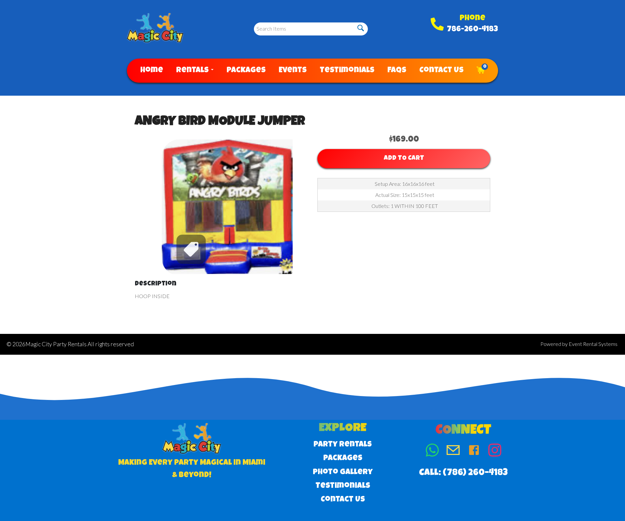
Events (293, 71)
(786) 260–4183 (475, 473)
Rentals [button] (193, 71)
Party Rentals (342, 445)
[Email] (453, 451)
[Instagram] (494, 451)
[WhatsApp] (432, 451)
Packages (246, 71)
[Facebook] (473, 451)
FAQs (396, 71)
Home (151, 71)
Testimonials (347, 71)
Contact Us (441, 71)
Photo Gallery (343, 472)
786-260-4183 (472, 30)
